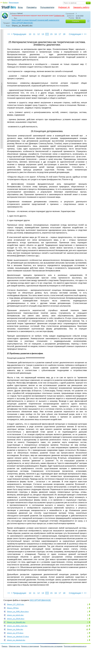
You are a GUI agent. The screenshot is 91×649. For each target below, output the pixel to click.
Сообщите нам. (59, 15)
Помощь (5, 646)
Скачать (75, 21)
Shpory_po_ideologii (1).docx (18, 636)
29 (87, 626)
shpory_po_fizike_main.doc (17, 626)
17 (60, 34)
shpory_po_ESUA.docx (15, 619)
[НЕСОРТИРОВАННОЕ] (22, 23)
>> (85, 34)
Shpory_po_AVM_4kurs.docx (18, 611)
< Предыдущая (18, 34)
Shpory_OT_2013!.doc (15, 604)
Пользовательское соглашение (51, 646)
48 (87, 629)
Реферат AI (64, 7)
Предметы (31, 7)
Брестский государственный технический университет (35, 20)
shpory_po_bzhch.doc (15, 615)
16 (55, 34)
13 (43, 34)
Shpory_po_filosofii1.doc (16, 622)
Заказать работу (81, 7)
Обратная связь (14, 646)
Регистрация (14, 2)
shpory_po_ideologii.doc (16, 640)
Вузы (20, 7)
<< (8, 34)
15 (51, 34)
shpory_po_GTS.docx (15, 633)
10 (30, 34)
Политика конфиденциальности (75, 646)
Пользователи (47, 7)
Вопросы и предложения (30, 646)
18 (64, 34)
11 (34, 34)
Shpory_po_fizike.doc (15, 629)
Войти (5, 2)
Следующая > (76, 34)
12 (38, 34)
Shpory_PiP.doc (13, 608)
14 (47, 34)
